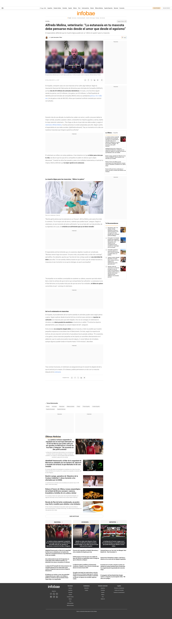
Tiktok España (86, 406)
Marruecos (74, 18)
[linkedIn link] (57, 597)
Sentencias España (81, 18)
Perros (47, 406)
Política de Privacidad (119, 590)
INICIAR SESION (166, 8)
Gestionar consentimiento (119, 592)
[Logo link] (86, 13)
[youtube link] (51, 597)
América (70, 588)
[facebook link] (51, 594)
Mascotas (61, 406)
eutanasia (57, 372)
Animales (54, 406)
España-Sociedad (50, 409)
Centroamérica (85, 8)
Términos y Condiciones (119, 588)
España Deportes (108, 8)
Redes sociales (70, 406)
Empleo (86, 590)
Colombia (64, 8)
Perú (79, 8)
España (70, 8)
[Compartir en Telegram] (97, 80)
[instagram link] (57, 594)
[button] (2, 8)
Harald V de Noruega (90, 18)
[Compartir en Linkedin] (94, 80)
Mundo (92, 8)
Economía (121, 8)
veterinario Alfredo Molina (53, 125)
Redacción (86, 588)
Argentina (49, 8)
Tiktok (78, 406)
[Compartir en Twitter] (91, 80)
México (75, 8)
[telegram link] (54, 597)
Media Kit (103, 598)
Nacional (116, 8)
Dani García (102, 18)
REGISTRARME (156, 8)
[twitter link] (54, 594)
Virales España (95, 406)
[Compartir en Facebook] (88, 80)
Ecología (97, 18)
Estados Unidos (57, 8)
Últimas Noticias (99, 8)
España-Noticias (61, 409)
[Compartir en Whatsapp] (85, 80)
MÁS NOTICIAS (74, 516)
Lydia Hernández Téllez (56, 37)
